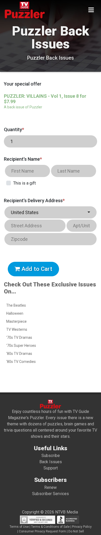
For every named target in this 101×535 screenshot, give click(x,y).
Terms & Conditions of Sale (50, 527)
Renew (50, 487)
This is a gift (24, 183)
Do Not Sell (76, 531)
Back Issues (50, 461)
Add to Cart (36, 268)
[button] (50, 212)
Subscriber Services (50, 493)
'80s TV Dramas (19, 353)
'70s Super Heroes (21, 345)
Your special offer (22, 84)
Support (51, 468)
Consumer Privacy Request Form (42, 531)
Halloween (14, 313)
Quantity (14, 129)
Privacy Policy (82, 527)
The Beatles (16, 305)
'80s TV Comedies (21, 362)
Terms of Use (19, 527)
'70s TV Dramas (19, 337)
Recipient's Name (23, 159)
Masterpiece (16, 321)
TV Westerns (16, 329)
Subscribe (50, 455)
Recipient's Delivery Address (34, 200)
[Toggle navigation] (91, 10)
